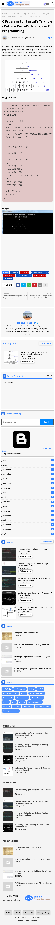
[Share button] (45, 285)
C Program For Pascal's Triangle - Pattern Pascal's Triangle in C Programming (33, 354)
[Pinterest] (34, 285)
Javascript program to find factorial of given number (32, 657)
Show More (47, 541)
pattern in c (14, 13)
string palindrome (11, 711)
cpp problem (23, 698)
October (27, 479)
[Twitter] (23, 285)
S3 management (11, 693)
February (27, 502)
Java (32, 689)
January (27, 465)
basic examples (37, 693)
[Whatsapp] (29, 285)
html (6, 702)
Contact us (28, 912)
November (27, 474)
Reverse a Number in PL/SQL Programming (31, 644)
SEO (24, 693)
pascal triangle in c (24, 275)
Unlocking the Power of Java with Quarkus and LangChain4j (35, 609)
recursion (28, 706)
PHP (41, 689)
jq (14, 702)
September (27, 483)
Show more (45, 343)
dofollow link (38, 698)
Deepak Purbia (26, 322)
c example (9, 698)
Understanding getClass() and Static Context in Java (32, 550)
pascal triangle (8, 275)
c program (25, 272)
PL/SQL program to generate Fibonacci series (32, 668)
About (17, 912)
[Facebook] (18, 285)
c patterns (14, 272)
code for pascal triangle (40, 272)
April (27, 497)
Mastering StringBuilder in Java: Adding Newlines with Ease (34, 579)
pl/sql (17, 706)
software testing (44, 706)
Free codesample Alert (28, 920)
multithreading (35, 702)
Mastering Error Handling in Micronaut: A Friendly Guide (35, 594)
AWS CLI (8, 689)
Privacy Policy (43, 912)
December (27, 469)
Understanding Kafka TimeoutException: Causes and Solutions (34, 565)
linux (23, 702)
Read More (28, 361)
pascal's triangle (40, 275)
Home (4, 13)
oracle (7, 706)
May (27, 460)
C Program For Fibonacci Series (26, 633)
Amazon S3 (21, 689)
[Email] (40, 285)
